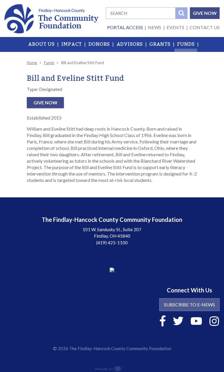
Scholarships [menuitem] (112, 59)
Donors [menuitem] (99, 44)
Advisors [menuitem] (129, 44)
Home (32, 62)
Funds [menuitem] (186, 44)
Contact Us (205, 27)
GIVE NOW (205, 13)
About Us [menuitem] (41, 44)
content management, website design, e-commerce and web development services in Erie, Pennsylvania (112, 368)
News (154, 27)
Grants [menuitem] (159, 44)
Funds (49, 62)
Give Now (45, 102)
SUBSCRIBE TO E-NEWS (189, 304)
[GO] (181, 13)
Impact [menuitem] (71, 44)
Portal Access (125, 27)
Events (175, 27)
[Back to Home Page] (51, 18)
